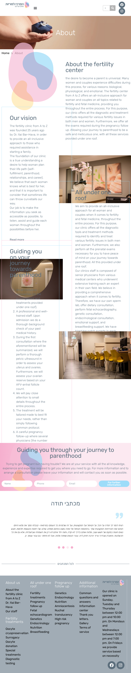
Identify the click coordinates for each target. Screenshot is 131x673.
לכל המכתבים (66, 564)
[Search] (112, 8)
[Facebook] (122, 5)
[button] (35, 8)
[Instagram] (122, 11)
